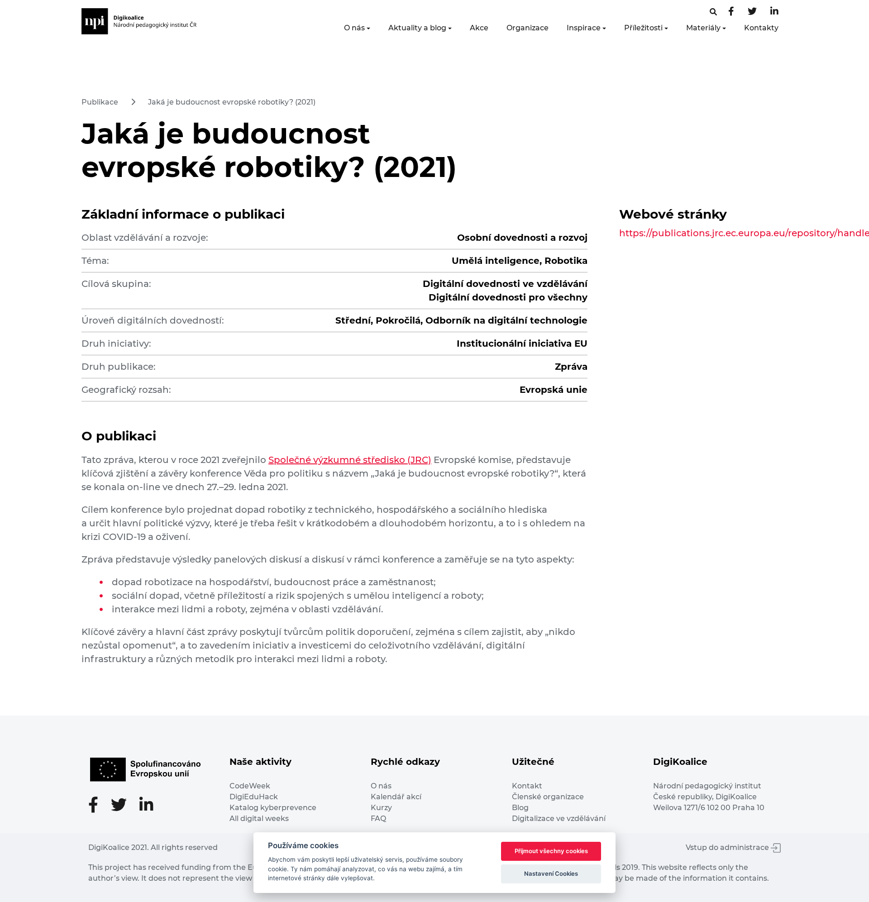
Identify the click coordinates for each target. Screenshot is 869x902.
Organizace (527, 28)
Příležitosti (643, 28)
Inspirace (584, 28)
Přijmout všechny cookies (551, 850)
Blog (520, 807)
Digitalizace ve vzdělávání (559, 818)
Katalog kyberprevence (272, 807)
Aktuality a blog (417, 28)
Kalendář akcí (396, 796)
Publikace (99, 102)
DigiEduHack (253, 796)
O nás (354, 28)
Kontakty (761, 28)
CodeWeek (249, 786)
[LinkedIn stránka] (774, 12)
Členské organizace (548, 796)
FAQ (378, 818)
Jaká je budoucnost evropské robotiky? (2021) (231, 102)
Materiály (703, 28)
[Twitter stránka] (752, 12)
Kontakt (527, 786)
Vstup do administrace (728, 847)
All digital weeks (259, 818)
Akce (479, 28)
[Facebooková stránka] (713, 12)
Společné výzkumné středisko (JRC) (349, 459)
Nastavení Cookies (551, 873)
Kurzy (381, 807)
